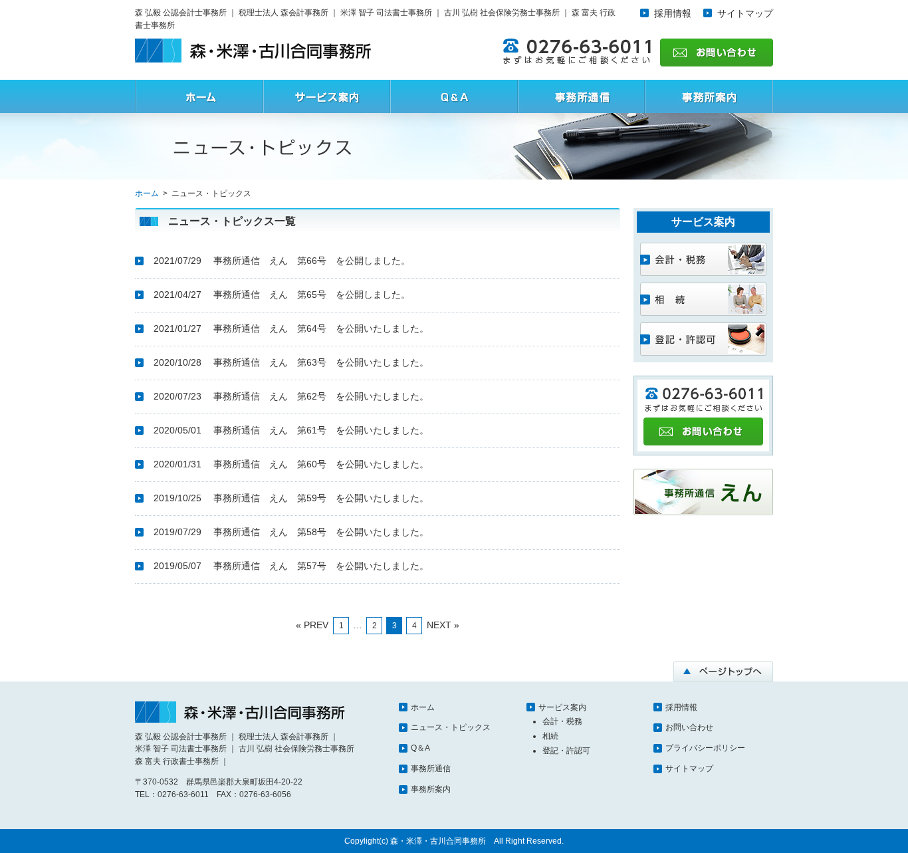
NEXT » (443, 625)
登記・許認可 (566, 750)
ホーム (423, 707)
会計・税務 (562, 721)
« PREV (312, 625)
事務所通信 (431, 768)
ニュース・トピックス (451, 727)
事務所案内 (431, 789)
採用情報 (672, 13)
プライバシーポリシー (705, 748)
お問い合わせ (689, 727)
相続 (550, 736)
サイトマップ (745, 13)
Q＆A (420, 748)
